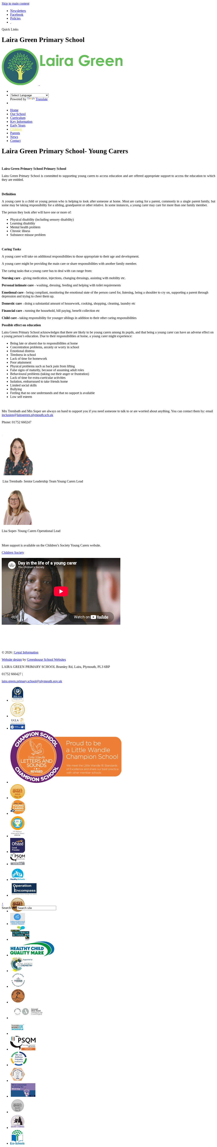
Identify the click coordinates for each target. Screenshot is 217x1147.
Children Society (13, 552)
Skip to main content (15, 3)
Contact (15, 140)
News (14, 137)
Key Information (21, 121)
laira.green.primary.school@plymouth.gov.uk (32, 681)
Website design (12, 659)
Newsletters (18, 11)
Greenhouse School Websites (46, 659)
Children (16, 129)
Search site (9, 908)
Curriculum (17, 118)
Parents (15, 133)
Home (14, 110)
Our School (18, 114)
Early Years (17, 125)
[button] (20, 29)
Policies (15, 18)
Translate (42, 99)
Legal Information (26, 652)
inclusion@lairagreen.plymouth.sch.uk (27, 415)
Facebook (16, 14)
